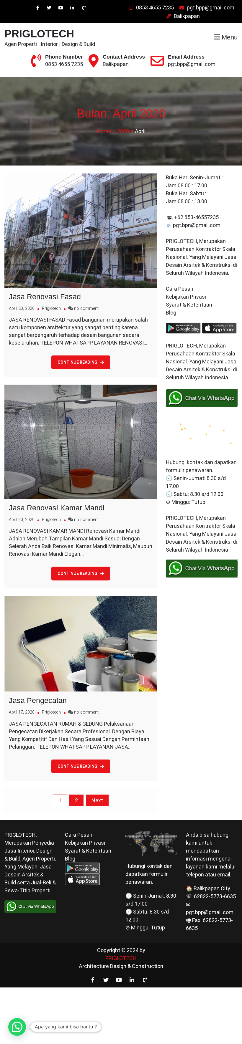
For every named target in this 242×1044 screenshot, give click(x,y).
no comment (86, 308)
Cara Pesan (179, 289)
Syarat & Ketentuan (189, 305)
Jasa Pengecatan (38, 700)
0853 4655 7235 (155, 7)
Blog (171, 313)
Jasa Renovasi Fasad (45, 296)
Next (97, 800)
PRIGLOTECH (39, 34)
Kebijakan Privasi (186, 297)
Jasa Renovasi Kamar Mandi (56, 508)
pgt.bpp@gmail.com (210, 7)
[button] (17, 1027)
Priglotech (51, 308)
